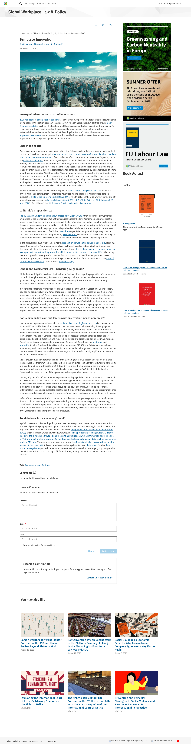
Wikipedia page (66, 261)
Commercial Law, (33, 465)
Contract (46, 465)
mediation (98, 342)
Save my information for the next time (39, 545)
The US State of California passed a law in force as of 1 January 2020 (52, 216)
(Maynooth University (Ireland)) (48, 44)
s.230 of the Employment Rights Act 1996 (50, 197)
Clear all (91, 551)
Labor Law (25, 33)
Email (22, 535)
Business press (70, 234)
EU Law (35, 33)
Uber (109, 123)
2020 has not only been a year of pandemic (40, 120)
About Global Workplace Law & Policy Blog (24, 741)
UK (55, 33)
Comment (24, 500)
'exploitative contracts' (31, 135)
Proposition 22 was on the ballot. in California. (84, 243)
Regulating (46, 33)
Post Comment (108, 551)
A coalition (65, 231)
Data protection (77, 33)
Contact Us (51, 741)
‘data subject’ (92, 445)
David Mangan (26, 44)
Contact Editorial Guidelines (100, 578)
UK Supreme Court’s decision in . (70, 203)
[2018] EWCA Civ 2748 (84, 190)
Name (23, 524)
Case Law (63, 33)
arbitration (25, 345)
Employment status (29, 126)
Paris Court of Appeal (33, 160)
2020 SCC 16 (78, 323)
